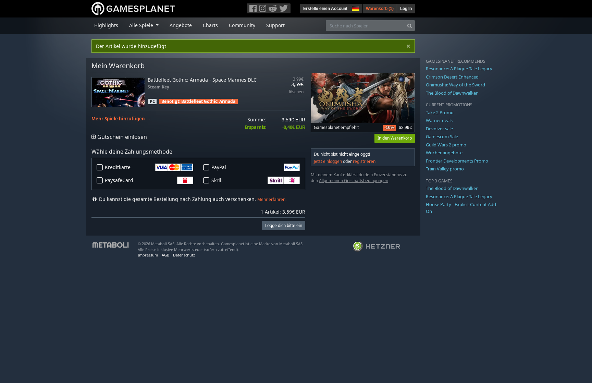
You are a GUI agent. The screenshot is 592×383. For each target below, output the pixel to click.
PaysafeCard (119, 180)
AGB (165, 255)
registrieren (364, 161)
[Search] (409, 25)
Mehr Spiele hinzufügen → (120, 119)
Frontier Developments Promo (457, 161)
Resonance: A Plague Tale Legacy (459, 68)
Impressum (148, 255)
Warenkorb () (380, 8)
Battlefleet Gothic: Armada (208, 101)
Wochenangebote (444, 152)
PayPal (218, 167)
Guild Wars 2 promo (446, 145)
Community (242, 25)
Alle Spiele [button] (142, 25)
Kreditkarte (118, 167)
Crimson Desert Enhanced (452, 77)
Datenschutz (184, 255)
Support (275, 25)
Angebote (181, 25)
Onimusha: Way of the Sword (455, 85)
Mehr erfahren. (271, 199)
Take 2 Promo (440, 112)
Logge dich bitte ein (283, 225)
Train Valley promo (445, 169)
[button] (354, 7)
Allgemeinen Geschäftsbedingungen (353, 180)
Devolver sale (439, 128)
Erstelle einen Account (325, 8)
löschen (296, 92)
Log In (406, 8)
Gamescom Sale (442, 136)
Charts (210, 25)
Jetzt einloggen (328, 161)
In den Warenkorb (395, 138)
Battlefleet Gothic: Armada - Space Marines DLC (202, 79)
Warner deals (439, 120)
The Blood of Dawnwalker (452, 93)
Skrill (217, 180)
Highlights (106, 25)
